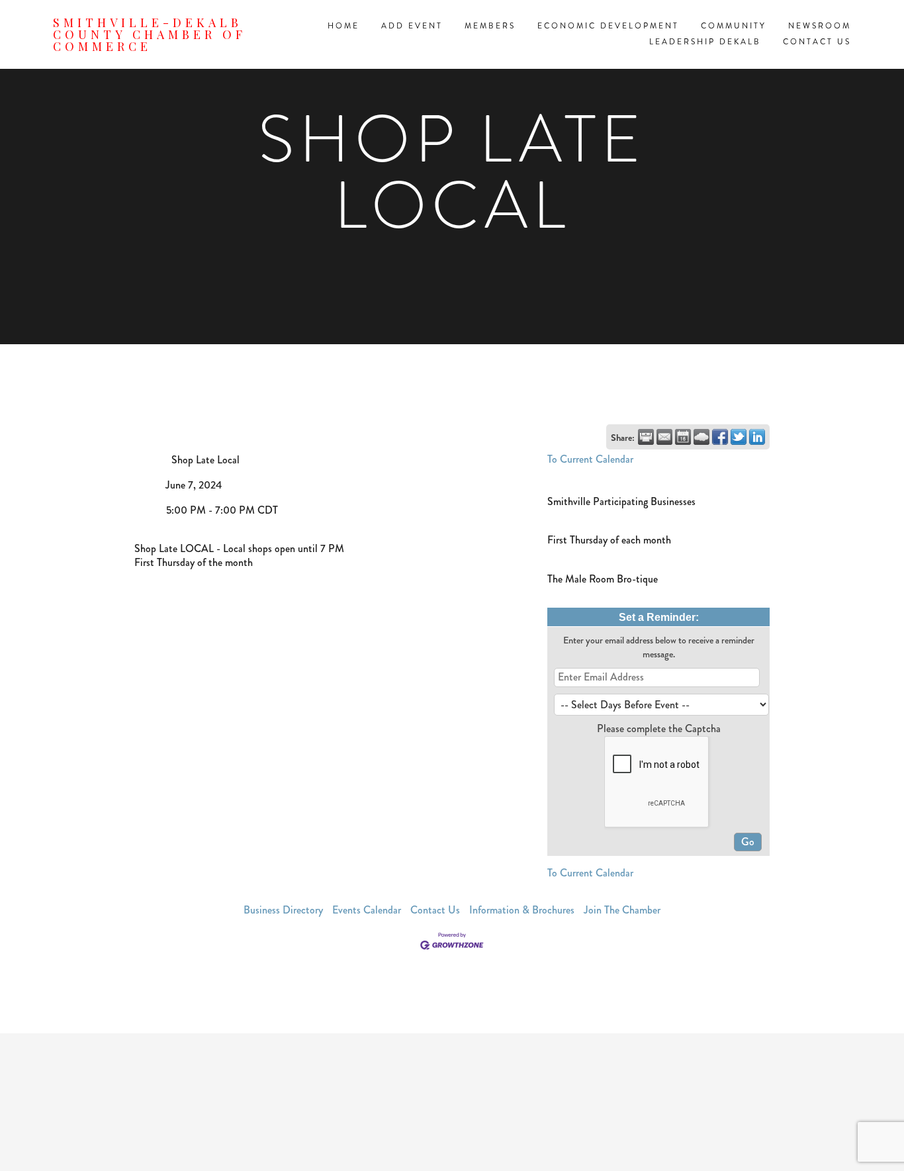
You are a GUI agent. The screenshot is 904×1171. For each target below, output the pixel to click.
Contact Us (435, 909)
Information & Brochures (521, 909)
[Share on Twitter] (738, 437)
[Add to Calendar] (683, 437)
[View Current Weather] (701, 437)
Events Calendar (366, 909)
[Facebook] (452, 1102)
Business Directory (283, 909)
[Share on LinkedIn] (757, 437)
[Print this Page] (646, 437)
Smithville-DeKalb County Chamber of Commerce (149, 34)
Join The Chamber (622, 909)
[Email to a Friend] (664, 437)
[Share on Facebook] (720, 437)
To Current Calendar (590, 459)
